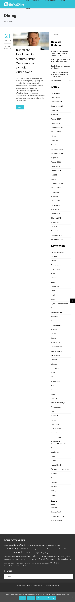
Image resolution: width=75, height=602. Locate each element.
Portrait (53, 291)
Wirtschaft (54, 416)
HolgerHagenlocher (48, 553)
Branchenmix (47, 545)
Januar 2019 (55, 214)
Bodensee (41, 545)
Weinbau (54, 474)
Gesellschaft (55, 478)
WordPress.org (56, 520)
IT (51, 308)
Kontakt (28, 8)
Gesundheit (55, 286)
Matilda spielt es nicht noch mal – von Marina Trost (60, 61)
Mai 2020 (54, 196)
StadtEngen (69, 559)
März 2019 (55, 209)
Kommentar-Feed (57, 516)
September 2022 (57, 171)
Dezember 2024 (57, 127)
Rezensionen (55, 355)
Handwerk (54, 316)
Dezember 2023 (57, 149)
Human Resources (57, 252)
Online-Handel (56, 433)
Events (53, 334)
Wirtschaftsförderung (22, 566)
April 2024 (54, 145)
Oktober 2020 (56, 188)
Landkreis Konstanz (35, 556)
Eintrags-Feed (56, 512)
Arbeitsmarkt (55, 265)
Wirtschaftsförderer (10, 566)
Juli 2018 (54, 227)
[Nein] (73, 597)
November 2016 (57, 239)
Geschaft (54, 398)
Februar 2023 (56, 162)
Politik (53, 390)
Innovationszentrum (9, 556)
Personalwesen (56, 321)
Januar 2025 (55, 123)
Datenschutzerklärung (52, 585)
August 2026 (55, 93)
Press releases (56, 407)
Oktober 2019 (56, 201)
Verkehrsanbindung (44, 563)
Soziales (54, 256)
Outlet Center (67, 556)
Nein (30, 598)
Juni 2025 (54, 110)
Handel (53, 420)
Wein (53, 372)
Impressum (40, 585)
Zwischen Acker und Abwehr (61, 81)
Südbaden (20, 563)
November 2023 (57, 153)
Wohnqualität (33, 566)
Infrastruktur (58, 553)
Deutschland (56, 545)
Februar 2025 (56, 119)
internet (17, 556)
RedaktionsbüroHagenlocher (28, 559)
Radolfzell (15, 559)
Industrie (54, 456)
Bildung (53, 491)
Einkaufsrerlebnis (43, 549)
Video (53, 282)
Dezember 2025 (57, 102)
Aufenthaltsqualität (8, 545)
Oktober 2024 (56, 132)
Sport (53, 394)
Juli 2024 (54, 136)
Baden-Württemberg (23, 545)
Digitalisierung (56, 428)
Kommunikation (56, 325)
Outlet (62, 556)
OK (22, 598)
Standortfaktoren (12, 563)
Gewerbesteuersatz (8, 553)
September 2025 (57, 106)
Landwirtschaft (56, 347)
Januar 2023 (55, 166)
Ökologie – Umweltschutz (60, 469)
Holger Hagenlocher (8, 47)
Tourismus (55, 448)
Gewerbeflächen (64, 549)
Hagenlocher (21, 552)
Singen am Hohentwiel (56, 559)
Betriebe (36, 545)
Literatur (54, 360)
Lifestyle (54, 482)
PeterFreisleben (7, 559)
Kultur (53, 273)
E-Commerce (55, 377)
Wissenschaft (55, 381)
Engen (57, 549)
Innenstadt (64, 553)
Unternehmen (56, 437)
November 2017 (57, 235)
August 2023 (55, 158)
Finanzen (54, 261)
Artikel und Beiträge (58, 403)
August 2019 (55, 205)
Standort (6, 563)
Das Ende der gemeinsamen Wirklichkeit (61, 67)
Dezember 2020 (57, 183)
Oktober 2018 (56, 218)
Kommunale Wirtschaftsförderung (58, 442)
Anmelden (54, 508)
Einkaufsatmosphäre (33, 549)
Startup (53, 338)
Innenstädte (70, 553)
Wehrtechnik (55, 342)
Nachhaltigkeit (56, 465)
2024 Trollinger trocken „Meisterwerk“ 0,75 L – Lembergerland (59, 53)
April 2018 (54, 231)
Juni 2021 (54, 175)
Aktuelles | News (57, 312)
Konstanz (24, 556)
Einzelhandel (55, 424)
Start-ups (54, 329)
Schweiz (42, 559)
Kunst (53, 385)
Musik (53, 295)
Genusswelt (55, 368)
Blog (52, 411)
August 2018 (55, 222)
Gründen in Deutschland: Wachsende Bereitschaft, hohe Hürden (60, 74)
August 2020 (55, 192)
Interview (54, 278)
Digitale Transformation (59, 304)
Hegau (37, 553)
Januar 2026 (55, 97)
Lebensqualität (47, 556)
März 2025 (55, 115)
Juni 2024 (54, 140)
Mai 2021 (54, 179)
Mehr (20, 107)
